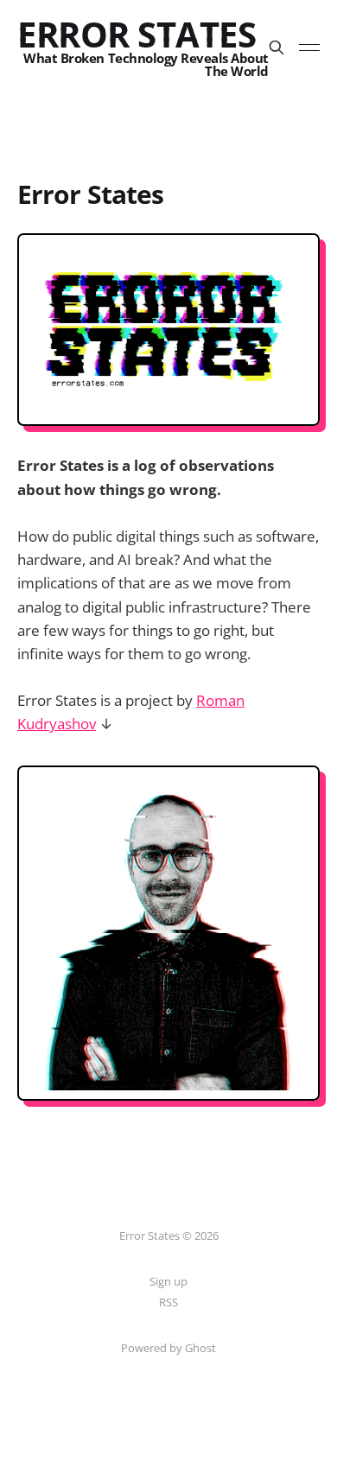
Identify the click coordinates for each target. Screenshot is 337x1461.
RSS (168, 1302)
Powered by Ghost (168, 1348)
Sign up (168, 1281)
